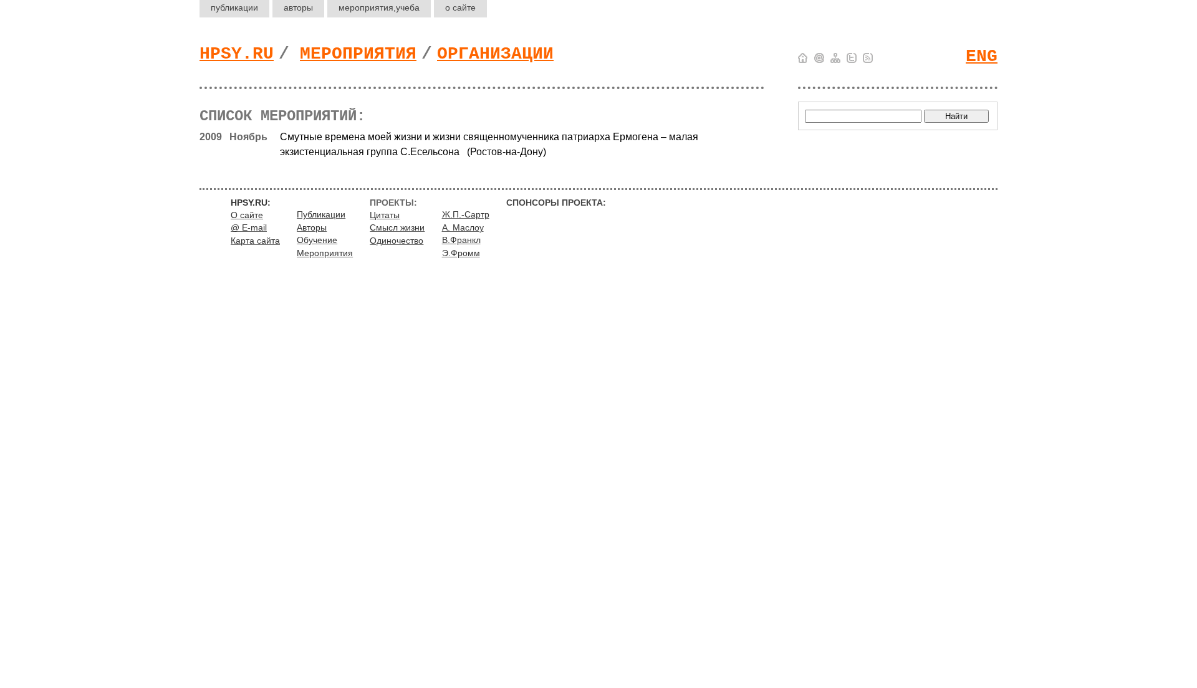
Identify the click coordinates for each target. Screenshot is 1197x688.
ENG (982, 56)
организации (495, 54)
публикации (234, 7)
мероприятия (379, 7)
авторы (298, 7)
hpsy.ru (237, 54)
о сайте (460, 7)
